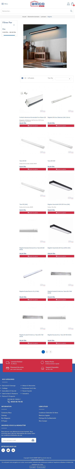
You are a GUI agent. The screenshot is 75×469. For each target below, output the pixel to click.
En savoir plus (41, 467)
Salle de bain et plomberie (10, 393)
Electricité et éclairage (8, 385)
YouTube (8, 450)
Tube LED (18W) (23, 204)
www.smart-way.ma (37, 460)
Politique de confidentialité (47, 418)
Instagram (13, 450)
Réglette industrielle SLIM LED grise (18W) (59, 204)
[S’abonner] (33, 440)
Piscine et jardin (27, 391)
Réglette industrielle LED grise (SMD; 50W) (59, 248)
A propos (4, 421)
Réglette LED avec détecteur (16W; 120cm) (59, 117)
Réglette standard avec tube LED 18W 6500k (59, 335)
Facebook (3, 450)
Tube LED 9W (22, 161)
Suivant (50, 352)
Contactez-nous (6, 412)
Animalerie (25, 393)
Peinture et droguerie (8, 396)
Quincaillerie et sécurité (9, 391)
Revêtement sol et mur (29, 388)
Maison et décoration (28, 385)
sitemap (4, 415)
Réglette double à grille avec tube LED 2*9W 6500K (31, 335)
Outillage (5, 388)
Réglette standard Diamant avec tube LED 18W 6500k (31, 248)
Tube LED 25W (51, 161)
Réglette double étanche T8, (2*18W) (29, 291)
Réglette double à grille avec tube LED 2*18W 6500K (60, 292)
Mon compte (43, 421)
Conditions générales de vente (48, 412)
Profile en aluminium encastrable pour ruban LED (32, 117)
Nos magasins (5, 418)
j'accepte (32, 467)
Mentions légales (44, 415)
